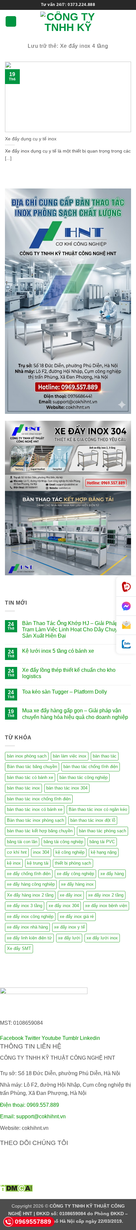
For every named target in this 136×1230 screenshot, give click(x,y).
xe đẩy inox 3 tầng (24, 905)
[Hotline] (126, 587)
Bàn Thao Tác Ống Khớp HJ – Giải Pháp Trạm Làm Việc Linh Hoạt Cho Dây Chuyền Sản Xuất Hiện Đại (72, 629)
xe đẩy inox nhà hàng (27, 927)
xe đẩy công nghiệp (75, 873)
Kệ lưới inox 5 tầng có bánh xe (58, 651)
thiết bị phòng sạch (73, 863)
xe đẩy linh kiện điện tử (29, 937)
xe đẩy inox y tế (69, 927)
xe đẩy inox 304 (64, 905)
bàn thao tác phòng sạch (102, 830)
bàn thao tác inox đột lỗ (92, 820)
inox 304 (41, 852)
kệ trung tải (38, 863)
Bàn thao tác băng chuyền (32, 766)
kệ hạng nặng (104, 852)
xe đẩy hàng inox (77, 884)
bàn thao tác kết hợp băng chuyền (40, 830)
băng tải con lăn (22, 841)
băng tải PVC (102, 841)
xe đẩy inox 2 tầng (105, 895)
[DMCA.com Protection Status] (16, 1187)
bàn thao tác (105, 756)
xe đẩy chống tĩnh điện (29, 873)
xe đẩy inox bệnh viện (106, 905)
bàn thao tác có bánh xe (30, 777)
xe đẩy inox (71, 895)
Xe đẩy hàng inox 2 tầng (30, 895)
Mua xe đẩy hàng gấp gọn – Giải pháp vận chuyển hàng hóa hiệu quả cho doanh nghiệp (75, 714)
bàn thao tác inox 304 (66, 788)
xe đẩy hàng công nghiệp (31, 884)
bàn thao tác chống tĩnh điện (90, 766)
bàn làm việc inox (69, 756)
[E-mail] (126, 625)
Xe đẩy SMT (19, 948)
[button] (11, 21)
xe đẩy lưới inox (102, 937)
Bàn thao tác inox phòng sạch (35, 820)
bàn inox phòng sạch (27, 756)
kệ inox (14, 863)
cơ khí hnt (17, 852)
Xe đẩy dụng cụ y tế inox (30, 138)
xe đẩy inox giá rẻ (77, 916)
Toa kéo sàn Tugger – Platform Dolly (64, 692)
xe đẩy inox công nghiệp (30, 916)
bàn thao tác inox (23, 788)
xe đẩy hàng (112, 873)
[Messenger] (126, 606)
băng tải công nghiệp (63, 841)
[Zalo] (126, 644)
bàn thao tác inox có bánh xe (34, 809)
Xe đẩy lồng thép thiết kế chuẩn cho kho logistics (69, 673)
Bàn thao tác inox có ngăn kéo (98, 809)
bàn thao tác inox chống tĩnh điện (39, 798)
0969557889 (33, 1221)
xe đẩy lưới (69, 937)
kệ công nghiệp (70, 852)
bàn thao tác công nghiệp (83, 777)
